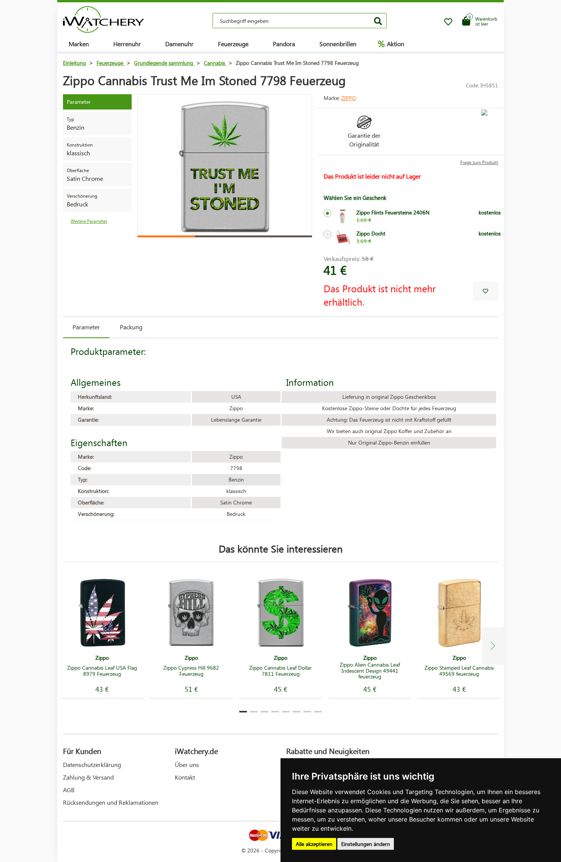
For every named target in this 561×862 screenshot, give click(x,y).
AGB (68, 790)
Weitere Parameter (89, 221)
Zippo (348, 98)
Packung (131, 327)
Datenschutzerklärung (92, 764)
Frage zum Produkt (479, 162)
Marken (79, 44)
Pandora (284, 44)
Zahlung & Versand (88, 777)
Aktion (391, 43)
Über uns (187, 764)
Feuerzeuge (233, 44)
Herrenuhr (127, 44)
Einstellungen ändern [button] (365, 843)
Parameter (86, 327)
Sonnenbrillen (337, 44)
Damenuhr (179, 44)
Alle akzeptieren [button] (314, 843)
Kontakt (185, 777)
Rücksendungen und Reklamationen (110, 802)
